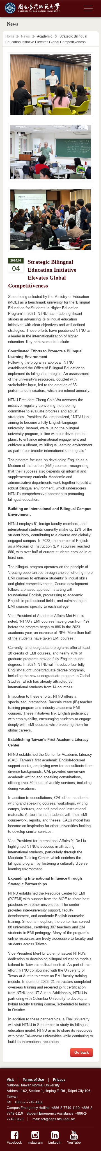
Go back (81, 1052)
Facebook (14, 1143)
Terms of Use (33, 1080)
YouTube (74, 1143)
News (25, 36)
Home (10, 36)
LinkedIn (54, 1143)
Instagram (35, 1143)
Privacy (59, 1080)
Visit (10, 1080)
